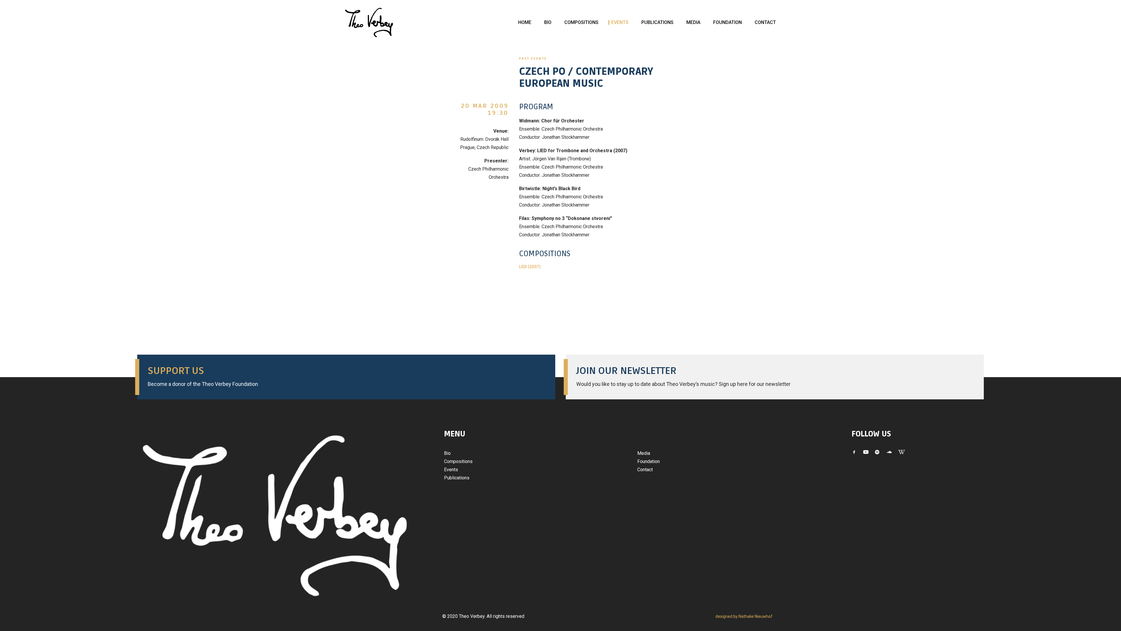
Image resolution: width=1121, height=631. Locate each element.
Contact (765, 22)
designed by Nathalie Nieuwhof (744, 616)
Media (693, 22)
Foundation (727, 22)
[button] (854, 452)
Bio (547, 22)
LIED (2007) (529, 266)
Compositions (581, 22)
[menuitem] (524, 22)
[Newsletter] (769, 377)
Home (524, 22)
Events (620, 22)
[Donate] (341, 377)
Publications (657, 22)
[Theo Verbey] (369, 22)
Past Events (533, 58)
